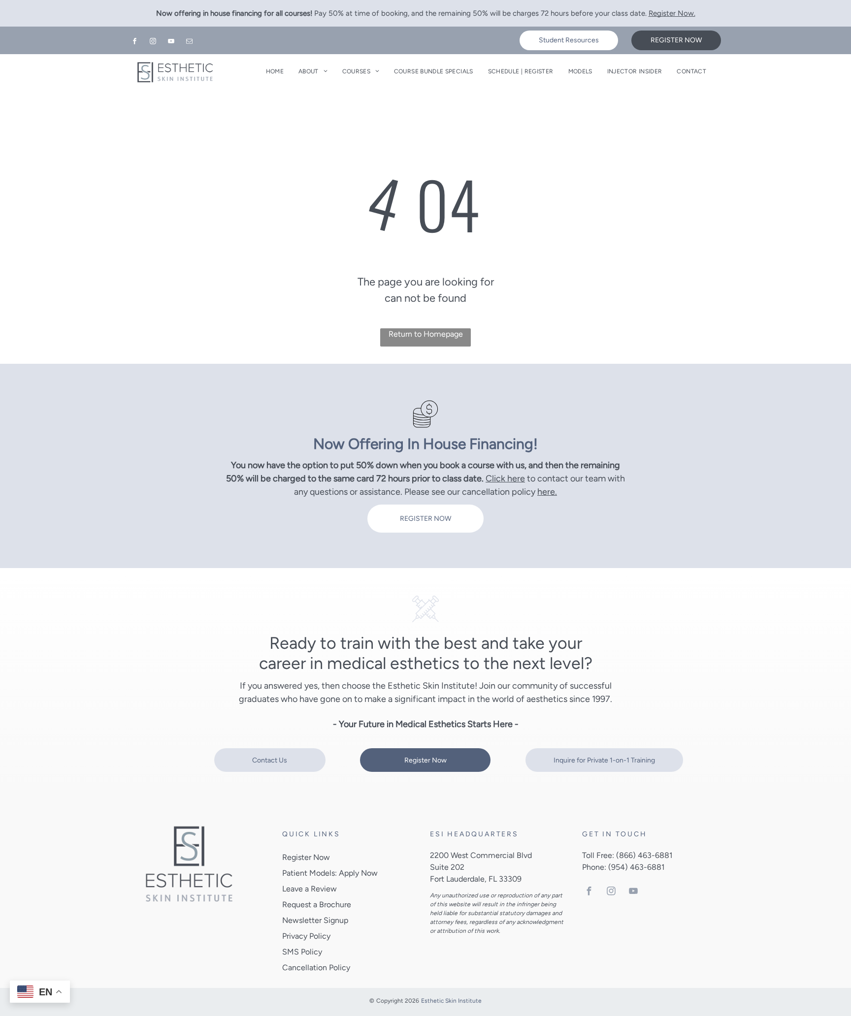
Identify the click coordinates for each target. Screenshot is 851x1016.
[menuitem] (275, 71)
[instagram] (153, 42)
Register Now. (672, 13)
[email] (190, 42)
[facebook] (135, 42)
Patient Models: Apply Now (330, 873)
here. (547, 491)
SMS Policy (302, 951)
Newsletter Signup (315, 920)
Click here (505, 478)
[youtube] (171, 42)
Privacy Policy (306, 936)
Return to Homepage (426, 334)
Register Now (306, 857)
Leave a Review (309, 888)
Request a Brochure (316, 904)
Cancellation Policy (316, 967)
